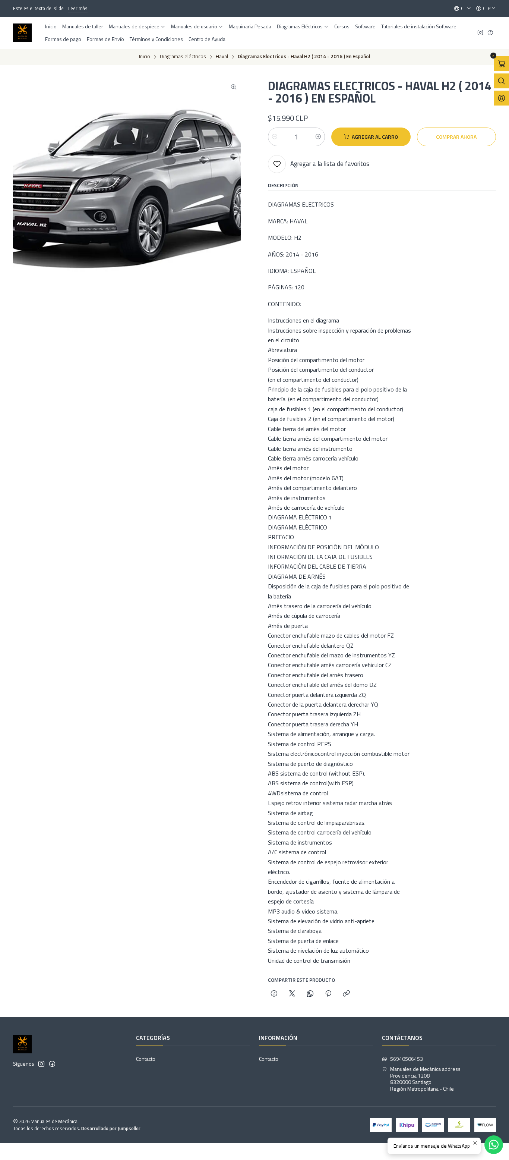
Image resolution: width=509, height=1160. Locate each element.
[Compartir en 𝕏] (292, 994)
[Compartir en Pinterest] (328, 994)
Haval (222, 56)
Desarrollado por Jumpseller (110, 1128)
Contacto (145, 1059)
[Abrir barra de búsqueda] (501, 80)
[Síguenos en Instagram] (480, 33)
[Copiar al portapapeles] (346, 994)
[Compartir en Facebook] (274, 994)
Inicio (144, 56)
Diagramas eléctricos (183, 56)
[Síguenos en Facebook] (490, 33)
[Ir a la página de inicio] (22, 32)
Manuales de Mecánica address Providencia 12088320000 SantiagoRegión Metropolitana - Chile (425, 1079)
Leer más (78, 8)
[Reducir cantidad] (274, 137)
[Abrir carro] (501, 63)
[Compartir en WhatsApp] (310, 994)
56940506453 (406, 1059)
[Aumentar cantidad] (318, 137)
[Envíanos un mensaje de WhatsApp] (493, 1144)
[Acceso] (501, 98)
